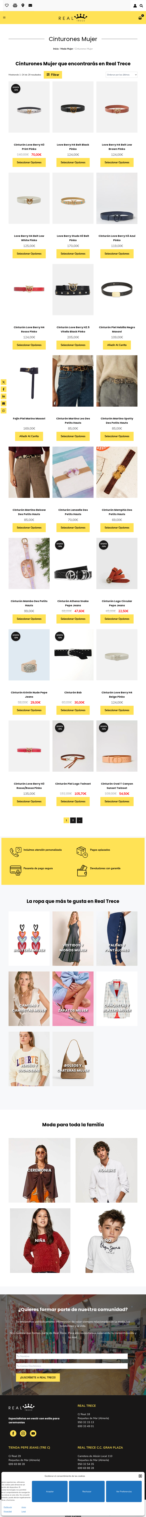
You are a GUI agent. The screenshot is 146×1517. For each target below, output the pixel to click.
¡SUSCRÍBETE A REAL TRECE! (38, 1377)
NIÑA (40, 1240)
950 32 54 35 (86, 1464)
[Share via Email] (3, 403)
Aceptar (50, 1491)
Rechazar (86, 1491)
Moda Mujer (66, 48)
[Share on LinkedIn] (3, 396)
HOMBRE (106, 1170)
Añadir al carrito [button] (117, 345)
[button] (140, 1476)
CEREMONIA (39, 1170)
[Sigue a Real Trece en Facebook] (14, 1435)
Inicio (56, 48)
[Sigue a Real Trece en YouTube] (33, 1435)
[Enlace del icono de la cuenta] (135, 6)
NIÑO (105, 1240)
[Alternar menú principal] (5, 17)
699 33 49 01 (86, 1426)
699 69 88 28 (17, 1464)
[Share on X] (3, 382)
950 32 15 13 (86, 1422)
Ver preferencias (124, 1491)
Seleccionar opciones (29, 162)
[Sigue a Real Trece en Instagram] (24, 1435)
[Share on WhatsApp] (3, 410)
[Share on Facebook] (3, 389)
